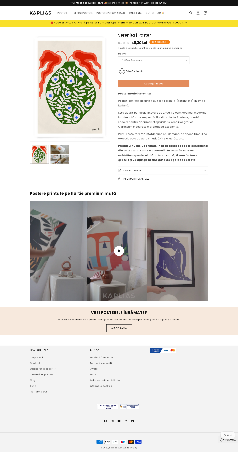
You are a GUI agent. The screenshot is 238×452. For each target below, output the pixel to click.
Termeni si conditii (101, 363)
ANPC (33, 385)
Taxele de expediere (129, 48)
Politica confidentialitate (105, 380)
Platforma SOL (38, 391)
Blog (32, 380)
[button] (64, 13)
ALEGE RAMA (119, 328)
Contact (35, 363)
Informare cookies (101, 385)
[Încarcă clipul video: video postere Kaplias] (119, 251)
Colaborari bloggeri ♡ (43, 368)
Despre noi (36, 357)
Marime (122, 53)
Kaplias (113, 447)
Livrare (94, 368)
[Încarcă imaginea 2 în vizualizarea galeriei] (59, 154)
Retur (93, 374)
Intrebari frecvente (101, 357)
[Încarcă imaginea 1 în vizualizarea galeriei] (39, 154)
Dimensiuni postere (42, 374)
